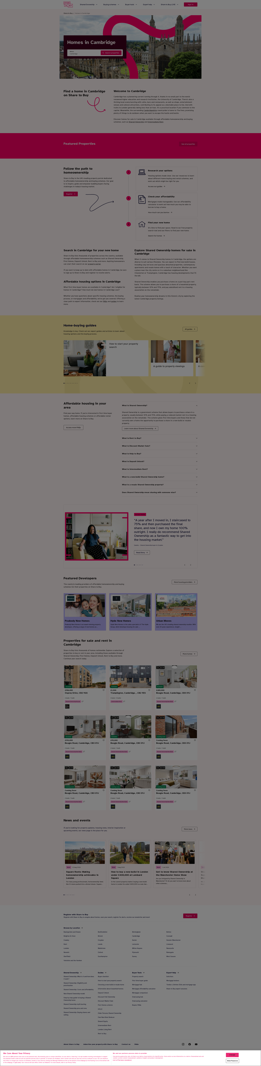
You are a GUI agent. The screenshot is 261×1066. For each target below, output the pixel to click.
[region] (130, 1058)
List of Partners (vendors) (122, 1060)
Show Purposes (232, 1061)
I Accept (232, 1055)
